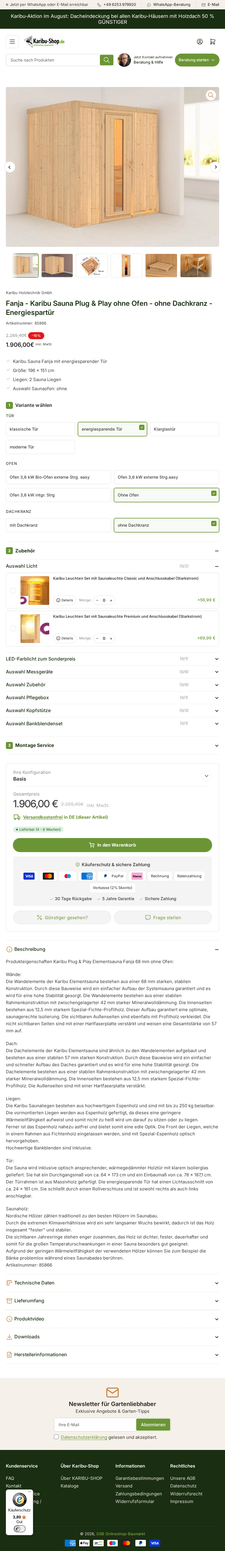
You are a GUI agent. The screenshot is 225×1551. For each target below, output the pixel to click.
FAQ (10, 1478)
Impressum (181, 1501)
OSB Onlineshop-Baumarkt (120, 1533)
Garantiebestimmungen (139, 1478)
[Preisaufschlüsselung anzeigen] (206, 776)
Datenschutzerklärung (84, 1437)
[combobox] (60, 60)
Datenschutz (183, 1486)
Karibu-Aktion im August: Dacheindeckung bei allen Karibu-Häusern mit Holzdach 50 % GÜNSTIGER (112, 19)
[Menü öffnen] (12, 41)
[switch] (19, 1528)
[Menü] (29, 1493)
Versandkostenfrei (43, 817)
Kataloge (70, 1486)
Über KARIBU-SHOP (82, 1478)
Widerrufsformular (134, 1501)
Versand (123, 1486)
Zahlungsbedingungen (138, 1494)
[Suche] (106, 60)
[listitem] (119, 5)
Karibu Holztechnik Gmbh (29, 292)
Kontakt (13, 1486)
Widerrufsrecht (186, 1494)
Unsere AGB (182, 1478)
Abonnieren (153, 1424)
